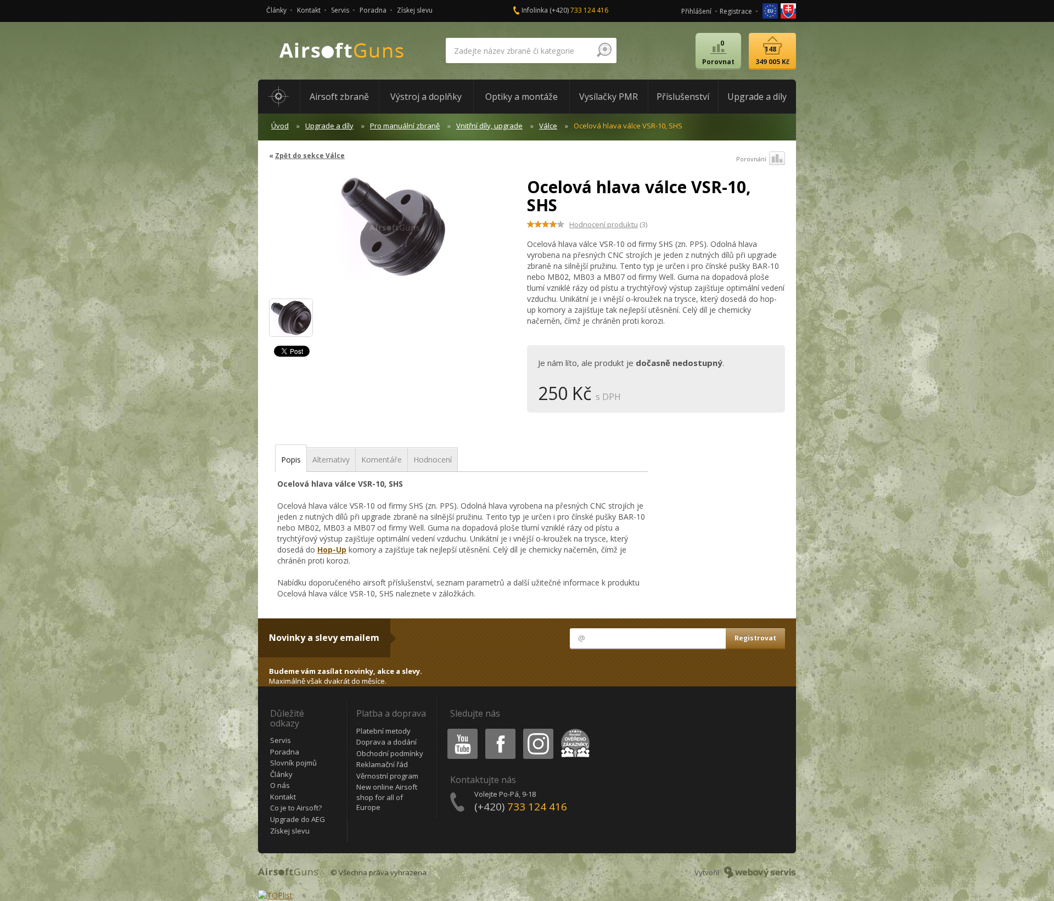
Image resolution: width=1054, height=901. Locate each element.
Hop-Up (331, 549)
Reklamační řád (382, 764)
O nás (280, 785)
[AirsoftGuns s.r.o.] (342, 51)
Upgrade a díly (329, 126)
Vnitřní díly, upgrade (489, 126)
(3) (608, 224)
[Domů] (279, 97)
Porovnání (751, 159)
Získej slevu (415, 10)
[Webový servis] (760, 872)
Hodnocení (432, 459)
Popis (291, 459)
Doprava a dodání (386, 742)
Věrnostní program (387, 776)
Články (276, 10)
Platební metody (383, 731)
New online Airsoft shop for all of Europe (386, 797)
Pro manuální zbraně (405, 126)
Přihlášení (696, 11)
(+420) (579, 10)
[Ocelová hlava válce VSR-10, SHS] (394, 233)
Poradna (373, 10)
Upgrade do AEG (297, 819)
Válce (548, 126)
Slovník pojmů (293, 763)
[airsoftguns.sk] (788, 10)
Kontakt (309, 10)
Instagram (537, 731)
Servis (340, 10)
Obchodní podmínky (389, 753)
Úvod (280, 126)
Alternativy (331, 459)
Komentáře (381, 459)
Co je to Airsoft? (296, 808)
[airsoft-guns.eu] (771, 10)
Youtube (460, 731)
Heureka (573, 731)
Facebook (499, 731)
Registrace (736, 11)
